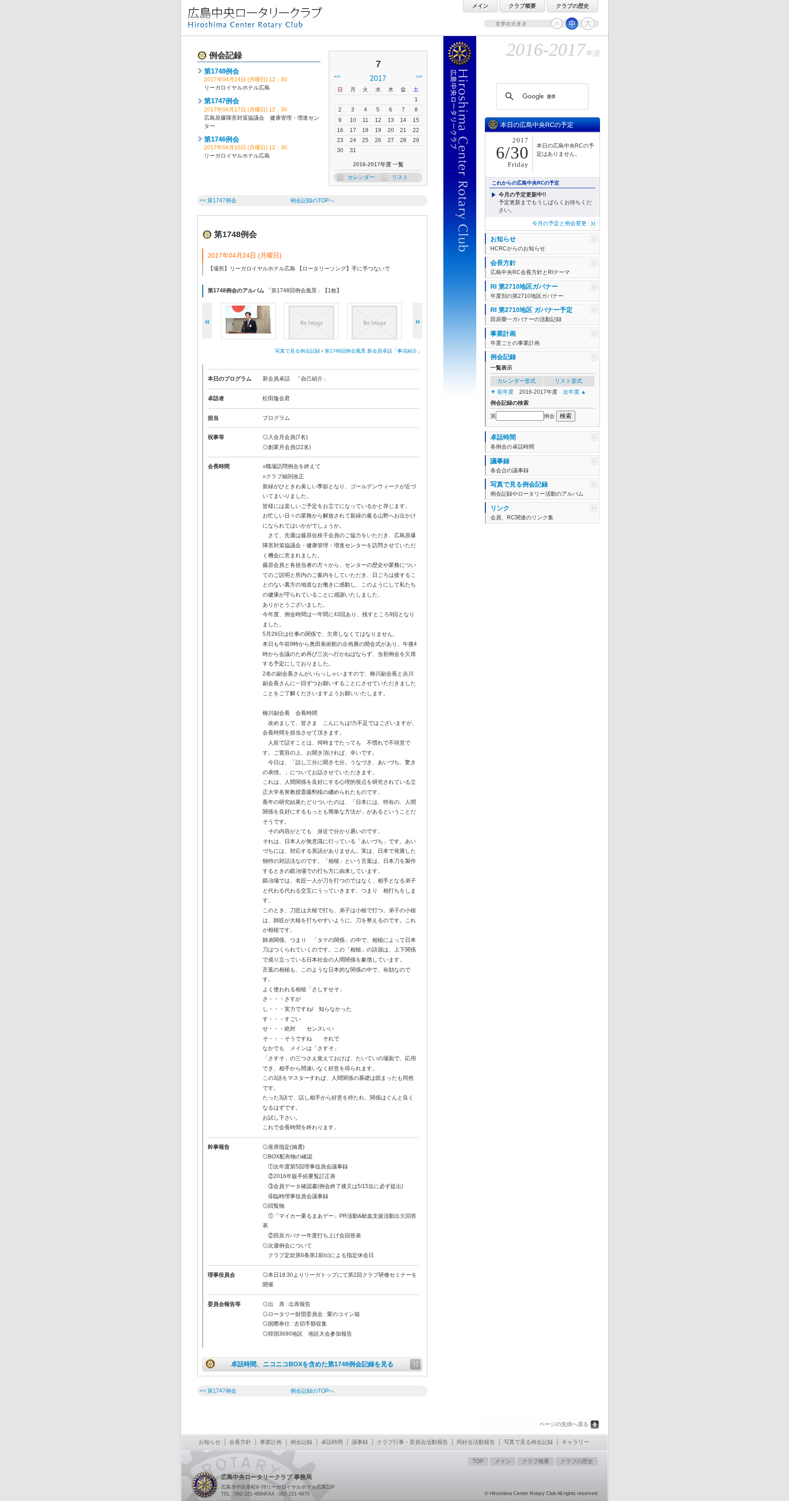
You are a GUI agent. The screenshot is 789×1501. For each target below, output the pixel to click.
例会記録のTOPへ (312, 200)
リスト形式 (568, 381)
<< (337, 77)
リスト (400, 177)
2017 (378, 78)
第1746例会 (221, 139)
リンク (500, 508)
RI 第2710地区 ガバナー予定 (531, 309)
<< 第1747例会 (219, 200)
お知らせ (503, 239)
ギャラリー (575, 1442)
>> (419, 77)
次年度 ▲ (574, 392)
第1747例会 (221, 101)
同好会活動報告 (476, 1442)
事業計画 (503, 333)
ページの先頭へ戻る (564, 1424)
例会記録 (503, 356)
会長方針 (503, 262)
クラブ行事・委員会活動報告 (412, 1442)
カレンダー (361, 177)
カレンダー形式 (516, 381)
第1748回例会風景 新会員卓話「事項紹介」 (373, 351)
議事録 (500, 461)
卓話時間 (503, 437)
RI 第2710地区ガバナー (524, 286)
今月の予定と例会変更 (559, 223)
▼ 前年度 (502, 392)
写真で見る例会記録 (297, 351)
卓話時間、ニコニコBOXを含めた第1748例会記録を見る (312, 1364)
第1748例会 (221, 71)
